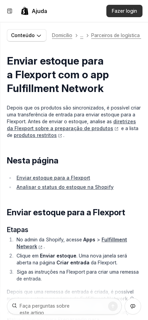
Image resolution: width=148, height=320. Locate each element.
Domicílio (62, 35)
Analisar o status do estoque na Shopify (65, 187)
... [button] (81, 35)
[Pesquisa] (113, 306)
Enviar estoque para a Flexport (53, 178)
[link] (34, 11)
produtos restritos (35, 135)
